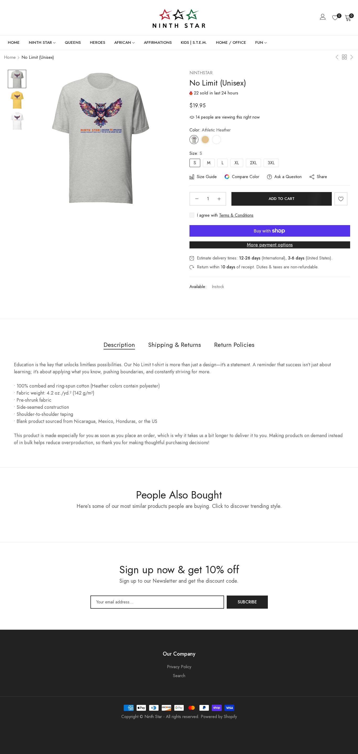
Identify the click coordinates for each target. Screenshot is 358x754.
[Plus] (219, 198)
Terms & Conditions (236, 215)
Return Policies (234, 344)
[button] (341, 199)
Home (10, 57)
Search (179, 676)
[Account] (323, 18)
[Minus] (196, 198)
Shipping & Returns (174, 344)
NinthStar (201, 73)
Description (119, 344)
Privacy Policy (179, 667)
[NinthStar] (179, 18)
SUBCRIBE (247, 602)
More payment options (270, 244)
